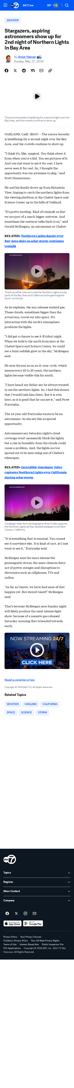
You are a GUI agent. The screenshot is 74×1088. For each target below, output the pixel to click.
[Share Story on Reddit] (24, 70)
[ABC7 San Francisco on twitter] (16, 913)
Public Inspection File (52, 944)
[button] (5, 5)
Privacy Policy (10, 937)
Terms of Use (10, 944)
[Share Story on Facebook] (6, 70)
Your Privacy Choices (30, 937)
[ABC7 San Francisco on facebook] (7, 913)
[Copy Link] (50, 70)
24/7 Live (28, 5)
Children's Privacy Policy (15, 941)
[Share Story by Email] (41, 70)
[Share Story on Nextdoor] (32, 70)
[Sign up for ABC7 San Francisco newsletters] (34, 913)
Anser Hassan (27, 57)
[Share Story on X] (15, 70)
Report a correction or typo (20, 680)
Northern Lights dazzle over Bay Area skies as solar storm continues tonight (34, 241)
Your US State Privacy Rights (45, 941)
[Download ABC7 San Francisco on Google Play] (33, 923)
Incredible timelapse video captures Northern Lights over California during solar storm (36, 472)
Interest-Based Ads (29, 944)
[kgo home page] (9, 859)
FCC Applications (12, 948)
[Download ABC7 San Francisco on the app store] (12, 923)
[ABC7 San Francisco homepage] (15, 5)
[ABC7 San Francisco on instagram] (25, 913)
